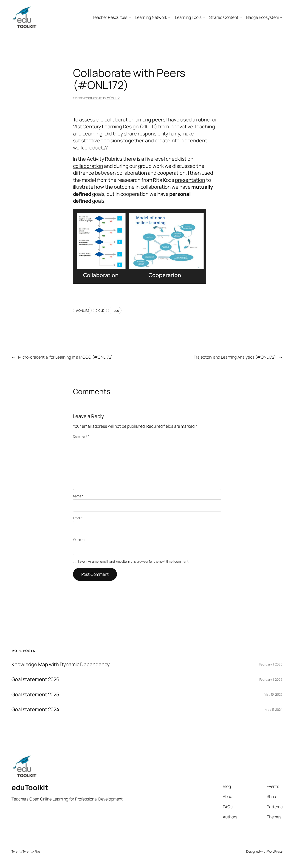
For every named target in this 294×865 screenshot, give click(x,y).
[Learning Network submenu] (169, 17)
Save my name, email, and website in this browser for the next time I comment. (133, 561)
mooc (115, 310)
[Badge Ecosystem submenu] (281, 17)
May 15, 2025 (273, 694)
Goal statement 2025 (35, 694)
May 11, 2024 (274, 709)
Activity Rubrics (104, 158)
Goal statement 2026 (35, 679)
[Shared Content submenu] (240, 17)
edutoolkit (95, 97)
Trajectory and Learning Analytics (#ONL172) (235, 357)
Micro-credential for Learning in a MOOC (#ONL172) (65, 357)
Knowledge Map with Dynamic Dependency (60, 664)
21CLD (100, 310)
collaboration (88, 166)
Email (78, 518)
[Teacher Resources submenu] (129, 17)
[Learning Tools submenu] (203, 17)
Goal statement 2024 (35, 709)
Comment (81, 436)
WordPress (275, 851)
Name (78, 496)
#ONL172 (113, 97)
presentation (190, 180)
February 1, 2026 (271, 664)
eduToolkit (29, 787)
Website (79, 539)
